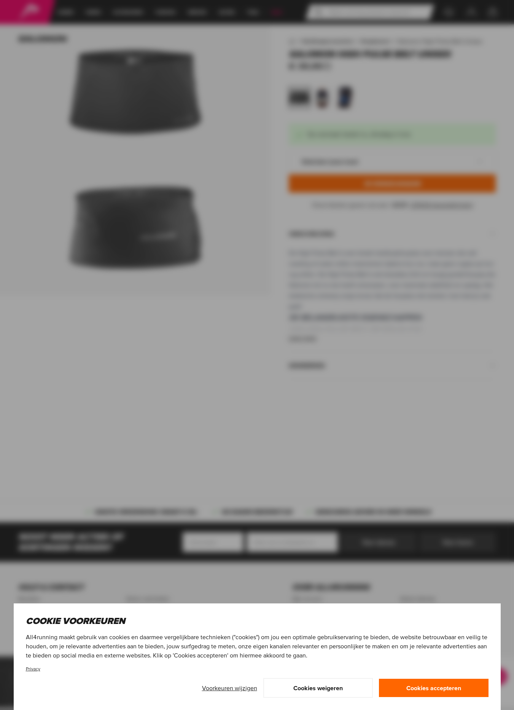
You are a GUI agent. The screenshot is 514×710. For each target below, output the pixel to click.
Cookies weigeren (318, 687)
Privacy (33, 668)
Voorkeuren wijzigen (229, 687)
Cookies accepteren (433, 687)
